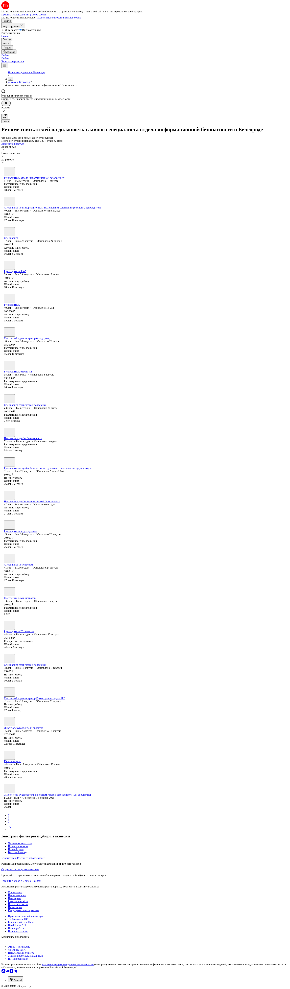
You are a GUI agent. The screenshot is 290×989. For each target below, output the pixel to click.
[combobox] (16, 96)
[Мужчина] (9, 171)
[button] (5, 55)
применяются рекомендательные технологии (68, 964)
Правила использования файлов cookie (59, 17)
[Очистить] (6, 103)
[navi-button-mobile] (4, 65)
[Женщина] (9, 231)
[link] (7, 47)
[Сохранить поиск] (4, 116)
